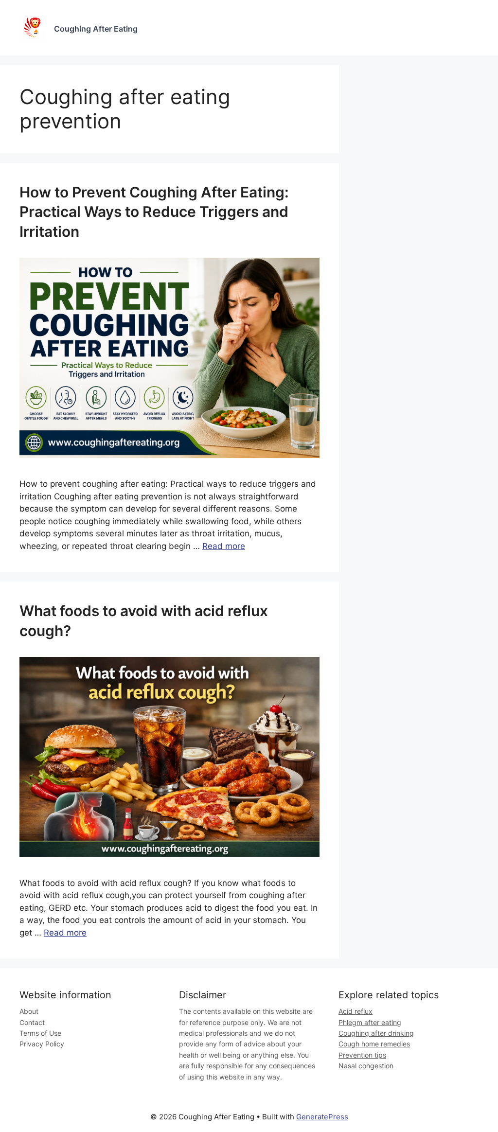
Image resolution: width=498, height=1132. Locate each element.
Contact (32, 1022)
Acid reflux (355, 1011)
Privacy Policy (41, 1044)
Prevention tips (362, 1055)
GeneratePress (322, 1116)
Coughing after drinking (376, 1033)
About (28, 1011)
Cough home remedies (374, 1044)
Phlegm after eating (369, 1022)
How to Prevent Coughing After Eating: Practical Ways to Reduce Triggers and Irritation (154, 211)
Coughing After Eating (96, 29)
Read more (223, 546)
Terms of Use (40, 1033)
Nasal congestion (365, 1065)
